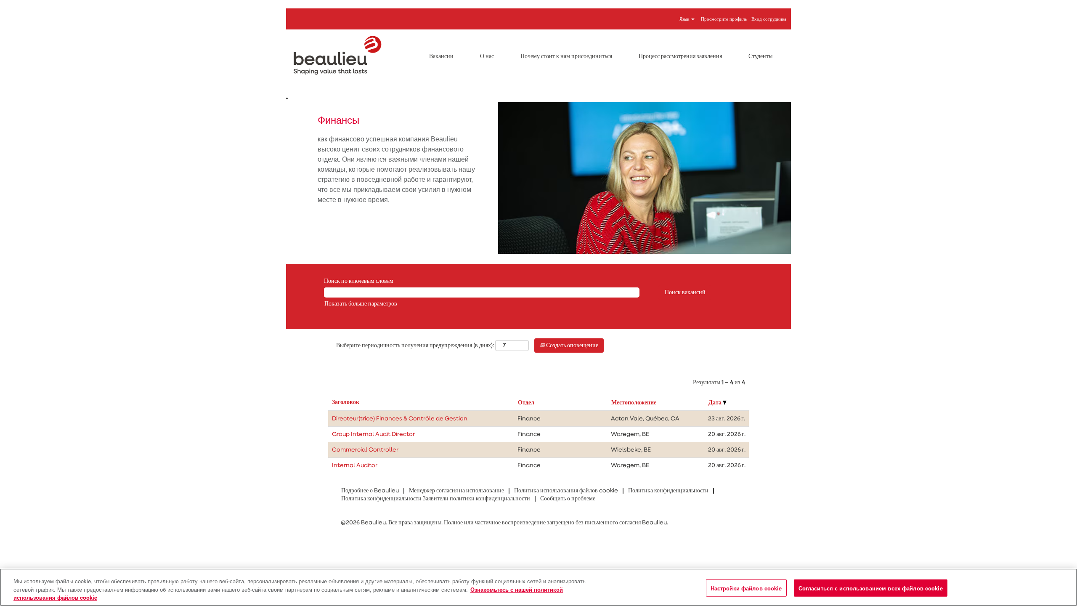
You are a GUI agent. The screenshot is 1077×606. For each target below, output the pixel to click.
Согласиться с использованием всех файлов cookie (870, 588)
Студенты (760, 56)
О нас (487, 56)
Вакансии (441, 56)
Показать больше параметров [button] (360, 304)
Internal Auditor (354, 465)
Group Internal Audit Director (373, 434)
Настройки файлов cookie (746, 588)
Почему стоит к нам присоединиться (566, 56)
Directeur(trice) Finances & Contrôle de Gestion (399, 419)
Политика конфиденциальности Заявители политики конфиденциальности (435, 499)
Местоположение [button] (633, 403)
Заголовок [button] (345, 402)
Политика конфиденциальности (668, 491)
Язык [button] (684, 19)
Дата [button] (715, 403)
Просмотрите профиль (724, 19)
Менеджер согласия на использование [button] (456, 491)
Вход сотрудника (768, 19)
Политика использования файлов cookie (566, 491)
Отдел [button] (526, 403)
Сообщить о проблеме (567, 499)
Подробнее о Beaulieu (370, 491)
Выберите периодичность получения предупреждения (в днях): (415, 345)
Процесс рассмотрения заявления (680, 56)
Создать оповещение (571, 345)
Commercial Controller (365, 450)
